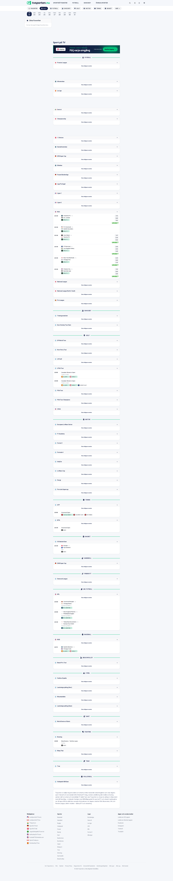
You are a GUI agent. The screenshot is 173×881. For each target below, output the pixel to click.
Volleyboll (60, 826)
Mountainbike (61, 696)
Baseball (59, 817)
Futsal (59, 829)
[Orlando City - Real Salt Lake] (86, 272)
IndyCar (59, 461)
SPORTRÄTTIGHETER (60, 3)
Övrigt (59, 480)
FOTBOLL (75, 3)
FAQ (56, 866)
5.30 (117, 237)
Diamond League (62, 579)
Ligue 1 (59, 193)
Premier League (62, 62)
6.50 (117, 240)
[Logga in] (135, 3)
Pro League (60, 300)
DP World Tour (61, 340)
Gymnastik (60, 856)
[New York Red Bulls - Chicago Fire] (86, 261)
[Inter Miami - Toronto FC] (86, 238)
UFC (89, 826)
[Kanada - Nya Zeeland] (86, 548)
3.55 (117, 249)
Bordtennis (60, 841)
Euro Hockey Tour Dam (64, 325)
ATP (58, 505)
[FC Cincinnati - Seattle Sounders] (86, 229)
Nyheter (61, 866)
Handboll (59, 820)
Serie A (59, 109)
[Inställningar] (144, 3)
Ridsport (59, 847)
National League (62, 281)
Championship (61, 119)
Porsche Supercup (62, 489)
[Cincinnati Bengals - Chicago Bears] (86, 604)
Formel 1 (60, 443)
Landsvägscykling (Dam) (64, 706)
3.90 (117, 218)
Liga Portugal (61, 184)
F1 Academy (61, 434)
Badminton (60, 838)
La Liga (59, 90)
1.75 (117, 215)
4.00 (117, 271)
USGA (59, 409)
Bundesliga (91, 817)
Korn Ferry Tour (62, 349)
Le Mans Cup (61, 471)
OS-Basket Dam (62, 541)
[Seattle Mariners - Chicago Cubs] (86, 649)
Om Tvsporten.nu (49, 866)
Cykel (58, 844)
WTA (58, 520)
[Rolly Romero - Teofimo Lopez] (86, 743)
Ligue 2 (59, 202)
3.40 (117, 251)
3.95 (117, 260)
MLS (58, 211)
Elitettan (59, 165)
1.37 (117, 235)
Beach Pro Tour (62, 662)
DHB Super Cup (61, 563)
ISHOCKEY (87, 3)
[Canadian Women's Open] (86, 374)
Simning (59, 853)
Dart (58, 835)
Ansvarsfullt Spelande (89, 866)
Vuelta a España (62, 678)
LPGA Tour (60, 368)
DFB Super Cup (61, 156)
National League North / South (66, 291)
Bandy (59, 832)
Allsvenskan (60, 81)
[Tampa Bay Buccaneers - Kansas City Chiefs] (86, 625)
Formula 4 (60, 452)
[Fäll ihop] (117, 62)
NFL (58, 594)
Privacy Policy (68, 866)
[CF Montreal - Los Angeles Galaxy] (86, 250)
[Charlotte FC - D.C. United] (86, 219)
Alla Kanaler (125, 866)
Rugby (59, 823)
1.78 (117, 269)
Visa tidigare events (86, 66)
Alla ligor (90, 835)
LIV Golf (59, 359)
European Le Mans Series (64, 424)
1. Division (60, 137)
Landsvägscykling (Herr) (64, 687)
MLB (58, 639)
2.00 (117, 246)
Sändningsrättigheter (102, 866)
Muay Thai (60, 750)
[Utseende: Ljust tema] (139, 3)
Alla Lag (118, 866)
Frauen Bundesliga (62, 174)
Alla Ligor (111, 866)
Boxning (59, 737)
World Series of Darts (63, 721)
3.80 (117, 273)
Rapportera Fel (78, 866)
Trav (58, 766)
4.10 (117, 220)
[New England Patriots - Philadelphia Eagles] (86, 615)
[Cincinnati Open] (86, 514)
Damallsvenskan (62, 147)
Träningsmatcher (62, 315)
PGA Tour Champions (63, 399)
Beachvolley (60, 859)
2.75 (117, 262)
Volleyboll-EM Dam (63, 781)
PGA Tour (60, 390)
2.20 (117, 258)
